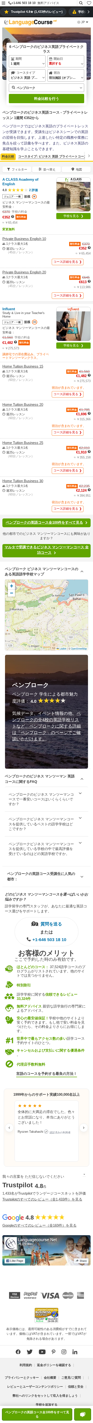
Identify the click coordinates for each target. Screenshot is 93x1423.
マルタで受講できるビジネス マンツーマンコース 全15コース (47, 549)
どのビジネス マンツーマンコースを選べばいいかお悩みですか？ (46, 896)
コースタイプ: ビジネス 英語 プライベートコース (52, 156)
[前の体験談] (9, 1127)
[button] (3, 3)
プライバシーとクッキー (22, 1377)
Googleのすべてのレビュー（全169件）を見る (39, 1225)
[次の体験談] (83, 1127)
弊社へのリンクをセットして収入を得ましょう (45, 1395)
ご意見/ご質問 (71, 1377)
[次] (89, 156)
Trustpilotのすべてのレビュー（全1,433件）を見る (42, 1199)
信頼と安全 (75, 1386)
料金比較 (8, 156)
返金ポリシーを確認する (54, 1365)
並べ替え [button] (49, 169)
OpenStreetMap (79, 648)
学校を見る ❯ (73, 216)
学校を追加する (46, 1404)
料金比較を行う (46, 99)
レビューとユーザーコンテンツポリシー (35, 1386)
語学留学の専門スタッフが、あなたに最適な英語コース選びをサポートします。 (46, 908)
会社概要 (50, 1377)
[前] (4, 156)
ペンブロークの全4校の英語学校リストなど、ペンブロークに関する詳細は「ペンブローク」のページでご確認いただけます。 (46, 726)
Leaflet (62, 648)
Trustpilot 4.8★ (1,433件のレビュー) (36, 12)
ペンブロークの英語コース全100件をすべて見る (44, 522)
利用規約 (26, 1365)
